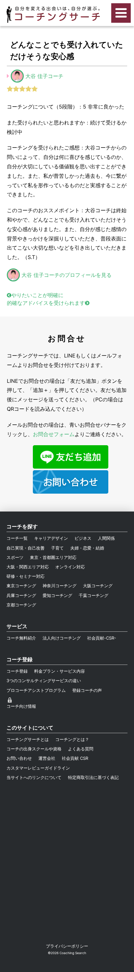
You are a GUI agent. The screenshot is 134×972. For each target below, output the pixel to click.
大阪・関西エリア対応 (28, 566)
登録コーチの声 (87, 690)
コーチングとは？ (72, 739)
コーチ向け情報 (21, 706)
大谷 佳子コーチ (44, 76)
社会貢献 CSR (75, 758)
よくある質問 (80, 748)
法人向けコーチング (62, 638)
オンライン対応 (70, 566)
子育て (57, 548)
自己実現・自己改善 (26, 548)
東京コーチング (21, 585)
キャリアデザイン (51, 538)
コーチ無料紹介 (21, 638)
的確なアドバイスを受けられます (46, 303)
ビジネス (82, 538)
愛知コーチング (57, 595)
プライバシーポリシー (67, 946)
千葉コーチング (93, 595)
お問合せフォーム (53, 434)
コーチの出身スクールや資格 (34, 748)
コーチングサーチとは (28, 739)
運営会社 (46, 758)
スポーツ (15, 557)
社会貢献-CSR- (101, 638)
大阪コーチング (98, 585)
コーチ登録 (17, 671)
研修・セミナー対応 (26, 576)
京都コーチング (21, 604)
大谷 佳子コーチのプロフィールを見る (66, 275)
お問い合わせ (19, 758)
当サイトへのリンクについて (34, 777)
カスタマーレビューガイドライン (38, 768)
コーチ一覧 (17, 538)
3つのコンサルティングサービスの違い (44, 680)
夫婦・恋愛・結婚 (87, 548)
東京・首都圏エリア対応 (53, 557)
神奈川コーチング (59, 585)
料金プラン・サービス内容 (59, 671)
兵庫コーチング (21, 595)
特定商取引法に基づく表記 (93, 777)
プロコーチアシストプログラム (36, 690)
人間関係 (106, 538)
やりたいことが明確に (37, 295)
